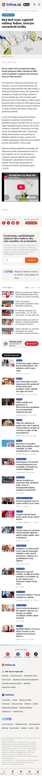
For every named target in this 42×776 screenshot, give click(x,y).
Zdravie (19, 360)
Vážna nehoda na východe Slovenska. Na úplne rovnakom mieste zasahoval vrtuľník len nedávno (27, 331)
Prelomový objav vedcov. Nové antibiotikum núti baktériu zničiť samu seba (27, 367)
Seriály (30, 728)
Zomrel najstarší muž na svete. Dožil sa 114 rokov (27, 502)
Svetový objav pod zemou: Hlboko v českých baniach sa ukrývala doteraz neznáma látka (26, 322)
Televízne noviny (21, 724)
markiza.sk (20, 639)
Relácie (24, 728)
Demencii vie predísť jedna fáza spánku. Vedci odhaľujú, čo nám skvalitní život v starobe (27, 447)
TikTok (35, 657)
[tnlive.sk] (11, 4)
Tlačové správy (17, 704)
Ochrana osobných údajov (12, 683)
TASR (18, 374)
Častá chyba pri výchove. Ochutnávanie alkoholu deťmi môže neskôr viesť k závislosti (28, 534)
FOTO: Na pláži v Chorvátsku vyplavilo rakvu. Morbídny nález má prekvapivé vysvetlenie (27, 303)
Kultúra (19, 511)
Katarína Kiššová (22, 600)
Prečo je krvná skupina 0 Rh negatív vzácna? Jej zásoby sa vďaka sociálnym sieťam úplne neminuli (27, 613)
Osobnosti (6, 704)
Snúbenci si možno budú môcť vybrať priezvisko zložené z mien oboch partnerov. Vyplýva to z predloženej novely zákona (27, 555)
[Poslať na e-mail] (13, 223)
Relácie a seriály (25, 700)
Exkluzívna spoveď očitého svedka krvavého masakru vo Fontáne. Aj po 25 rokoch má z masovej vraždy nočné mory (27, 578)
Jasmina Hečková (23, 522)
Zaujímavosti (15, 11)
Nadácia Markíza (25, 708)
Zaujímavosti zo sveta (24, 498)
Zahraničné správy (31, 676)
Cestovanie (20, 592)
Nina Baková (21, 472)
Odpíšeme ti (6, 711)
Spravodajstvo (34, 724)
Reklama (28, 704)
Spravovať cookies (9, 687)
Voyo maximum (7, 724)
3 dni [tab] (33, 288)
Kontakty (5, 676)
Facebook (18, 657)
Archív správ (6, 679)
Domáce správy (16, 676)
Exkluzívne (20, 477)
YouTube (27, 657)
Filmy (37, 728)
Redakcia (27, 683)
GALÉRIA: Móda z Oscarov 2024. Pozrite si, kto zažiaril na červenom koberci (28, 632)
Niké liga (5, 728)
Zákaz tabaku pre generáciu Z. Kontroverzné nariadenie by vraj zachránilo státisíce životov (27, 407)
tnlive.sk (6, 11)
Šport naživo (14, 728)
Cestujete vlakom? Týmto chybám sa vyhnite (28, 596)
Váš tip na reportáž (14, 671)
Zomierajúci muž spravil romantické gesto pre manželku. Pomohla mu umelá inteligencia (27, 465)
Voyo (16, 278)
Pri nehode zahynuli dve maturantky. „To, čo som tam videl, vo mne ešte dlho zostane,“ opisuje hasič (27, 313)
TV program (6, 700)
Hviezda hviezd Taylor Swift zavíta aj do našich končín (27, 516)
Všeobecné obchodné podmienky (25, 679)
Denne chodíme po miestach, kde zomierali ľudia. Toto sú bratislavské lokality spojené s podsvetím (27, 485)
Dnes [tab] (27, 288)
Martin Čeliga (21, 394)
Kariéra (35, 704)
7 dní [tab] (38, 288)
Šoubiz (14, 700)
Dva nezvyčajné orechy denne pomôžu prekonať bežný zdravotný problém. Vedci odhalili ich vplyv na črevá (27, 386)
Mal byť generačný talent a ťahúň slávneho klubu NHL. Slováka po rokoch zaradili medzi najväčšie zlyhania (27, 294)
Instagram (7, 657)
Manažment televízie (9, 708)
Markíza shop (18, 711)
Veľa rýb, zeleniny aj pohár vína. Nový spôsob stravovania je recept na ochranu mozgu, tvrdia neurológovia (27, 428)
